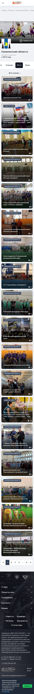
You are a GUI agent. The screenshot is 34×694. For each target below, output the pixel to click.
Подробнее (6, 691)
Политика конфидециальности (13, 675)
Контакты (5, 603)
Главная (4, 10)
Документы (22, 621)
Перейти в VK (28, 40)
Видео (27, 65)
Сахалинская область (22, 10)
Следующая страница (31, 562)
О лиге (4, 587)
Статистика (16, 625)
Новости (10, 616)
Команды (9, 65)
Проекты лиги (7, 592)
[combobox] (11, 73)
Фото (19, 65)
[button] (2, 577)
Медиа (4, 608)
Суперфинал (7, 598)
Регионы (11, 10)
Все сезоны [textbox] (14, 73)
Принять (27, 686)
